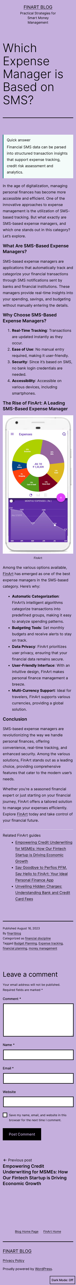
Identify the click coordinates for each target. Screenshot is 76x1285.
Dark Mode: (60, 1280)
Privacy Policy (13, 1260)
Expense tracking (51, 943)
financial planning (15, 948)
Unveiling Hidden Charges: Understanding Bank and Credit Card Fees (42, 892)
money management (43, 948)
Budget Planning (25, 943)
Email (8, 1068)
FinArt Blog (38, 7)
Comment (12, 999)
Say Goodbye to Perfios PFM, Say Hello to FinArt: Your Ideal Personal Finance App (41, 873)
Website (9, 1092)
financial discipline (38, 938)
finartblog (14, 933)
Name (9, 1045)
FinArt (8, 574)
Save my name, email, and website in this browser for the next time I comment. (37, 1117)
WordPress (43, 1269)
